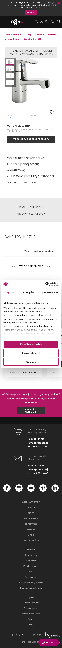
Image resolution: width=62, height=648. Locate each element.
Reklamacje (31, 577)
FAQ (31, 624)
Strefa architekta (31, 613)
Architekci (31, 524)
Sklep (31, 513)
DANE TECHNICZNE (31, 207)
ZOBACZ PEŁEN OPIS (31, 266)
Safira (33, 117)
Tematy (31, 529)
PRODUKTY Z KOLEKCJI (31, 213)
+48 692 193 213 (36, 439)
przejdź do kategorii (31, 410)
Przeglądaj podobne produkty (31, 139)
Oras (9, 117)
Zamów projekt (31, 602)
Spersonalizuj (29, 353)
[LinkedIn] (55, 490)
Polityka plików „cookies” (31, 582)
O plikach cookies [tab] (49, 292)
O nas (31, 619)
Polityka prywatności (31, 588)
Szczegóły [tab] (28, 292)
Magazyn (31, 507)
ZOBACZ (31, 12)
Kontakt (31, 549)
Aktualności (31, 540)
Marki (31, 535)
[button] (10, 62)
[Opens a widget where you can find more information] (48, 642)
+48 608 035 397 (37, 465)
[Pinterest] (43, 490)
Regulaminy (31, 555)
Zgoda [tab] (10, 292)
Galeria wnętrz (31, 502)
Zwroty (31, 571)
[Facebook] (7, 490)
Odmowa (31, 362)
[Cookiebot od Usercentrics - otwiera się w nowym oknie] (45, 284)
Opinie (31, 597)
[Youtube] (31, 490)
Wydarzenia (31, 518)
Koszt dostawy (31, 566)
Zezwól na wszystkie (31, 344)
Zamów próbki (31, 608)
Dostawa (31, 560)
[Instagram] (19, 490)
